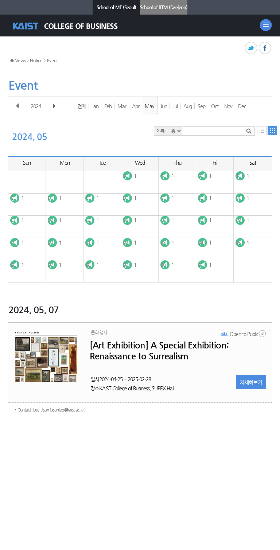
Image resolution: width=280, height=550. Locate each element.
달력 (272, 130)
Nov (228, 106)
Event (52, 60)
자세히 (251, 382)
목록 (262, 130)
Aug (187, 106)
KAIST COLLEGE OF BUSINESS (71, 26)
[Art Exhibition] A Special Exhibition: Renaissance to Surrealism (159, 350)
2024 (36, 106)
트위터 (251, 48)
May (149, 106)
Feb (108, 106)
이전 (17, 106)
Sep (201, 106)
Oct (214, 106)
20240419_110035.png (263, 335)
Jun (163, 106)
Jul (175, 106)
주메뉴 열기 (265, 25)
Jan (95, 106)
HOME (12, 60)
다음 (54, 106)
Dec (242, 106)
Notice (36, 60)
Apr (135, 106)
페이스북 (265, 48)
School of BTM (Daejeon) (163, 7)
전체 (81, 106)
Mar (121, 106)
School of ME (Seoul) (116, 7)
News (20, 60)
